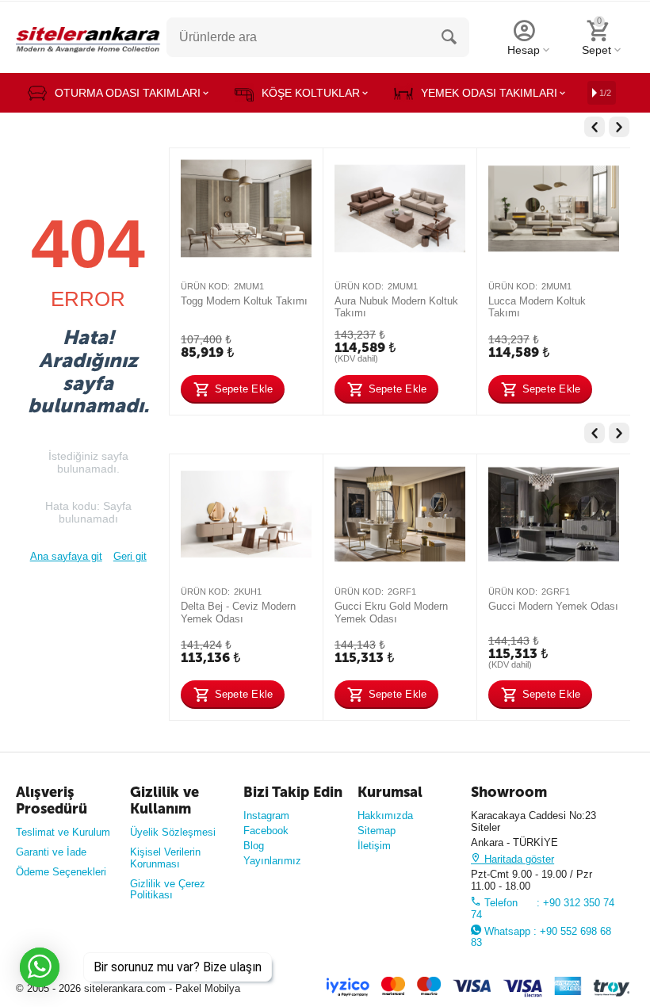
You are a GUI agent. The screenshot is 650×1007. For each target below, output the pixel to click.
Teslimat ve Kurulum (63, 832)
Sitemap (377, 831)
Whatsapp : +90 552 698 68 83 (541, 937)
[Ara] (449, 37)
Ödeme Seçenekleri (61, 872)
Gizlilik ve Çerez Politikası (167, 890)
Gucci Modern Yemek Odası (553, 606)
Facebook (266, 831)
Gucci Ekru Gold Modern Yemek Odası (391, 612)
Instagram (266, 815)
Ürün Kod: (205, 286)
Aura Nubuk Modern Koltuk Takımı (396, 307)
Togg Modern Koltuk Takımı (244, 301)
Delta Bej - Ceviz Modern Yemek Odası (238, 612)
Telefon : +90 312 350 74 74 (542, 909)
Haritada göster (517, 859)
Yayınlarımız (272, 861)
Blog (253, 846)
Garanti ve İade (51, 852)
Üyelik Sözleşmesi (173, 832)
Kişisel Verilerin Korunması (165, 858)
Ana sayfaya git (66, 556)
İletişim (374, 846)
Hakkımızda (385, 815)
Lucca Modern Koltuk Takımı (537, 307)
